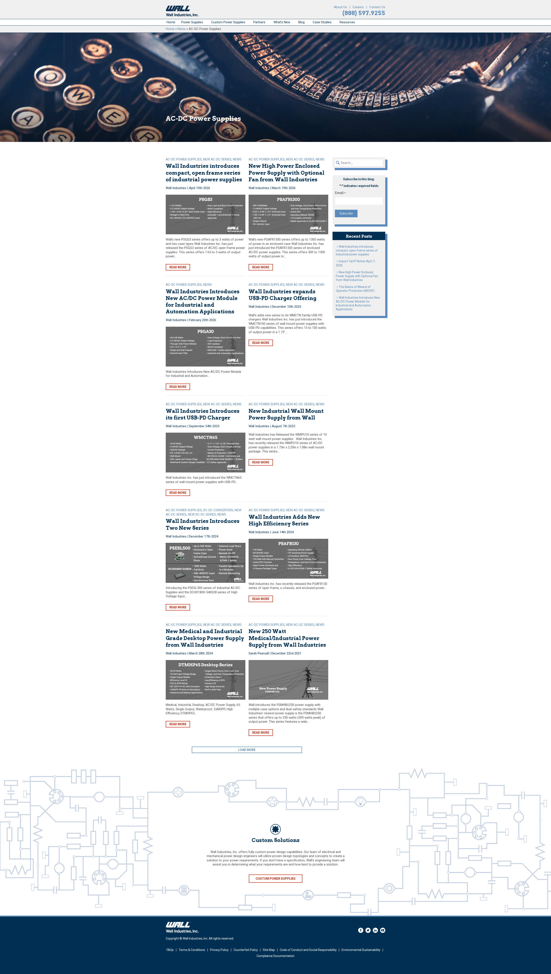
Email (340, 193)
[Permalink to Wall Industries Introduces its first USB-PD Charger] (205, 452)
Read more (177, 267)
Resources (347, 22)
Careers (358, 7)
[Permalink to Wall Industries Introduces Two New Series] (205, 563)
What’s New (282, 22)
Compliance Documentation (275, 956)
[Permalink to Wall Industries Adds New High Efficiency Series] (288, 559)
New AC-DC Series (217, 159)
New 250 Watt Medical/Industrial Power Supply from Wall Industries (287, 638)
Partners (259, 22)
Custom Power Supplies (228, 22)
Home (171, 22)
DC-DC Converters (218, 510)
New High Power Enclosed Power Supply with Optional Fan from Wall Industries (286, 172)
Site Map (269, 950)
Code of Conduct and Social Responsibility (308, 950)
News (182, 29)
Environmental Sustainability (361, 950)
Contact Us (377, 7)
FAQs (170, 950)
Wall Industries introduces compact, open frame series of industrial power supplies (204, 172)
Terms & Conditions (192, 950)
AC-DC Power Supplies (184, 159)
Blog (301, 22)
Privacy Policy (219, 950)
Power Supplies (192, 22)
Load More (246, 750)
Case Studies (322, 22)
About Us (340, 7)
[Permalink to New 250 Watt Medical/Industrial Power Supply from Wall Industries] (288, 680)
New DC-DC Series (202, 514)
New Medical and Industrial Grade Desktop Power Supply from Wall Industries (205, 638)
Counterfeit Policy (246, 950)
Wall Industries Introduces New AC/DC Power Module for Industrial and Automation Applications (358, 303)
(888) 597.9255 (363, 13)
